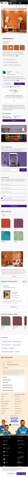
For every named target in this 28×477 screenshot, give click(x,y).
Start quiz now (14, 139)
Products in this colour (9, 281)
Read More (14, 120)
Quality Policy (16, 406)
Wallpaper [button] (9, 214)
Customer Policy (17, 396)
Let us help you (5, 177)
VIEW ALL (24, 281)
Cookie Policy (16, 399)
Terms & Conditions (17, 410)
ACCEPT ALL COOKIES (21, 473)
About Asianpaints (4, 394)
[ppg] (21, 457)
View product (13, 307)
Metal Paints (11, 348)
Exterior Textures (16, 344)
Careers (2, 399)
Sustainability (3, 410)
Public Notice (16, 413)
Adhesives (17, 351)
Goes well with (6, 211)
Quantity (17, 72)
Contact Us (3, 413)
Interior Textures (17, 341)
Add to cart (8, 83)
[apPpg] (21, 462)
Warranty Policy (17, 403)
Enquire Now (14, 206)
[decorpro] (21, 448)
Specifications (7, 113)
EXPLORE (14, 276)
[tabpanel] (14, 20)
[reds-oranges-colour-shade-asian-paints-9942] (14, 20)
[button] (22, 6)
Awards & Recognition (5, 408)
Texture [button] (4, 214)
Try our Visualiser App (6, 147)
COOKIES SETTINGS (11, 473)
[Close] (25, 468)
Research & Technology (5, 401)
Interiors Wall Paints (6, 341)
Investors (2, 396)
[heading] (9, 59)
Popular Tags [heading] (4, 337)
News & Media (3, 406)
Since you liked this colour (9, 314)
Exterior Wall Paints (6, 344)
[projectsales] (21, 452)
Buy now (19, 83)
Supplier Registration (5, 403)
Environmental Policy (18, 401)
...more (17, 55)
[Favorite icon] (23, 286)
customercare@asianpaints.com (12, 364)
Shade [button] (14, 214)
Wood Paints (4, 348)
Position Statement (17, 408)
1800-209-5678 (9, 362)
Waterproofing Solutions (7, 351)
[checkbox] (2, 198)
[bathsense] (21, 444)
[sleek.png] (21, 440)
